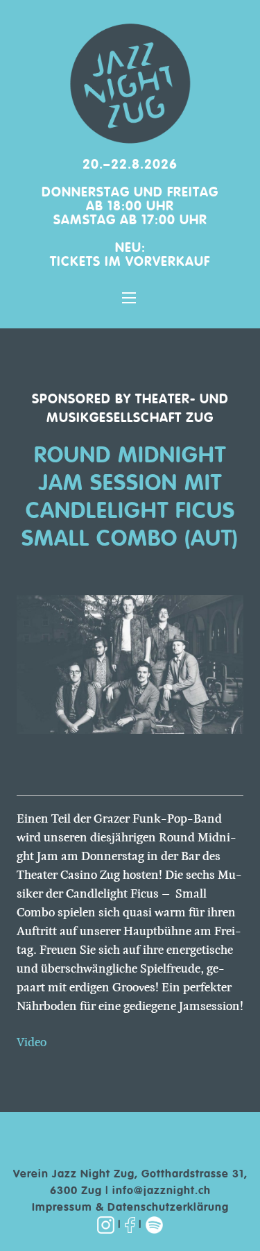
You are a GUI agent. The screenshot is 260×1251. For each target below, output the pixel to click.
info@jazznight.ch (161, 1191)
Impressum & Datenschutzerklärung (130, 1208)
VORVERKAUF (167, 262)
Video (31, 1042)
